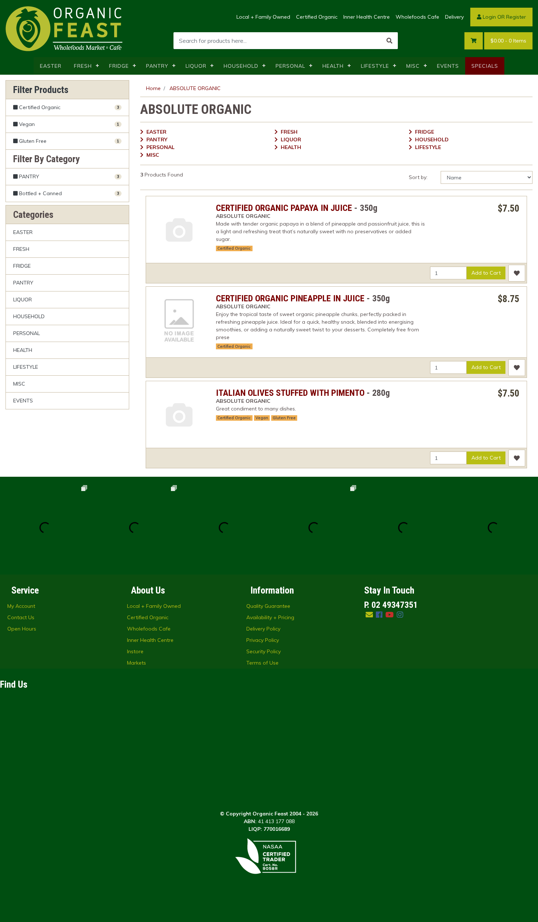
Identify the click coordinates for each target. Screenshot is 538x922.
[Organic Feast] (64, 28)
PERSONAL (290, 66)
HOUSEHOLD (241, 66)
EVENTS (448, 66)
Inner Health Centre (366, 17)
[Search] (389, 40)
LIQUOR (196, 66)
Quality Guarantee (268, 606)
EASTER (50, 66)
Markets (136, 662)
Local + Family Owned (263, 17)
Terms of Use (262, 662)
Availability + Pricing (270, 617)
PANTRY (157, 66)
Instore (135, 651)
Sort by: (418, 177)
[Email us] (369, 614)
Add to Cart (486, 272)
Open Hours (21, 628)
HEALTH (333, 66)
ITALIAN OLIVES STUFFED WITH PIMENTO (290, 393)
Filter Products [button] (40, 89)
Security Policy (263, 651)
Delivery (454, 17)
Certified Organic (316, 17)
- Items (508, 40)
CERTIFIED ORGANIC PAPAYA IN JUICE (284, 208)
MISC (413, 66)
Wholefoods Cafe (417, 17)
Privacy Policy (262, 640)
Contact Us (20, 617)
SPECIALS (484, 66)
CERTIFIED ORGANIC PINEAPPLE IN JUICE (290, 298)
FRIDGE (119, 66)
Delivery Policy (263, 628)
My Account (21, 606)
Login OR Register (503, 17)
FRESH (83, 66)
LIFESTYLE (375, 66)
